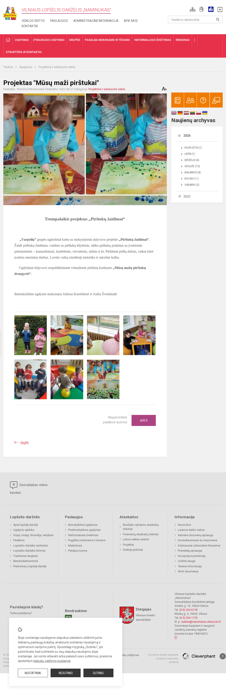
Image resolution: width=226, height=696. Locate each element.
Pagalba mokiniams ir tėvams (86, 540)
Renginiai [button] (183, 40)
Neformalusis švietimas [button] (152, 40)
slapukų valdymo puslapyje (52, 661)
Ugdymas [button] (22, 40)
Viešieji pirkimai (133, 549)
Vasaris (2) (192, 184)
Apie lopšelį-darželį (25, 524)
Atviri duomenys (188, 571)
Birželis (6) (192, 160)
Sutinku (98, 673)
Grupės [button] (74, 40)
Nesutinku (66, 673)
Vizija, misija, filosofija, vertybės (33, 535)
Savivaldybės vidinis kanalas (29, 489)
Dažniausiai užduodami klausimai (199, 545)
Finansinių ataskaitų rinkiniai (140, 534)
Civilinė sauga (186, 561)
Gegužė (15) (192, 166)
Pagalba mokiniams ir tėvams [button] (107, 40)
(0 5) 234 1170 (188, 617)
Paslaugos (59, 21)
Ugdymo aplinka (23, 529)
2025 (186, 196)
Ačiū (143, 420)
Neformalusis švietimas (83, 535)
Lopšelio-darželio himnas (29, 550)
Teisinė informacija (190, 566)
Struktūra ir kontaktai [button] (24, 52)
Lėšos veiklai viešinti (136, 539)
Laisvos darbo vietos (191, 529)
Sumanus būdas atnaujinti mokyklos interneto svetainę (163, 658)
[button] (193, 9)
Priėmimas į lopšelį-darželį (29, 566)
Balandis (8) (193, 172)
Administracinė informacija (96, 21)
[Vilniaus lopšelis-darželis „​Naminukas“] (12, 12)
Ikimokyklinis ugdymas (82, 524)
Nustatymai (33, 673)
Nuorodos (184, 524)
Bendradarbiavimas (25, 561)
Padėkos (18, 540)
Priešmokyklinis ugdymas (84, 529)
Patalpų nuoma (77, 550)
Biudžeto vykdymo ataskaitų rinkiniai (141, 527)
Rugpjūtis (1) (193, 147)
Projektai (128, 544)
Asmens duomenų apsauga (195, 535)
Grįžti (24, 443)
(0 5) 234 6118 (188, 609)
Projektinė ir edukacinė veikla (57, 67)
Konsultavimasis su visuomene (197, 540)
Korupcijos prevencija (191, 556)
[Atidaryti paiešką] (217, 19)
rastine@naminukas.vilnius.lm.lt (201, 621)
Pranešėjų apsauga (190, 550)
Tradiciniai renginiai (25, 556)
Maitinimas (75, 545)
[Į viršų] (223, 656)
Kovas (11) (192, 178)
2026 (186, 135)
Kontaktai (30, 26)
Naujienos (26, 67)
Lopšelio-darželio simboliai (30, 545)
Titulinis (8, 67)
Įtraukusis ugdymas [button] (48, 40)
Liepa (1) (190, 153)
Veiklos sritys (33, 21)
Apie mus (131, 21)
